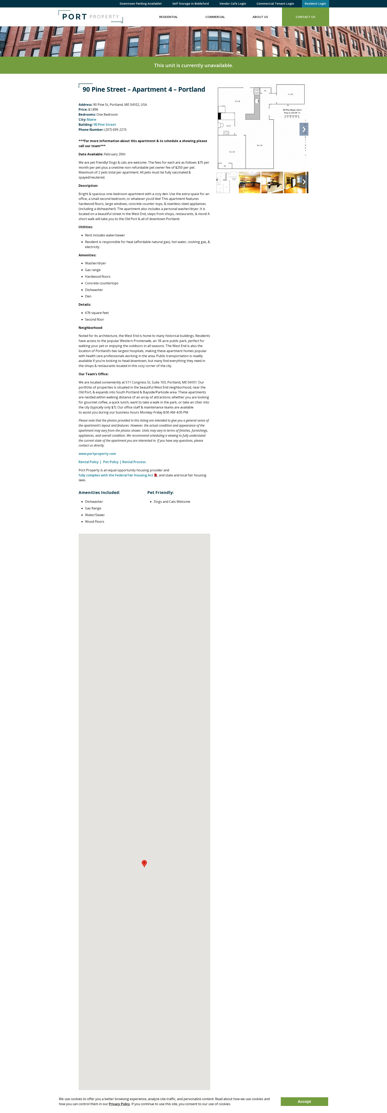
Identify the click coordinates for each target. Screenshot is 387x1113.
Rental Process (134, 462)
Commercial (215, 17)
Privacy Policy (119, 1104)
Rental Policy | (90, 462)
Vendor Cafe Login (233, 3)
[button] (144, 864)
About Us (260, 17)
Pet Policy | (112, 462)
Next (304, 129)
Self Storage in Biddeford (190, 3)
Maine (91, 119)
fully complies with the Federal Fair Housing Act (116, 475)
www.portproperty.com (98, 453)
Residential (168, 17)
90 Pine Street (105, 124)
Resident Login (315, 3)
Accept (304, 1101)
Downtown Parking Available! (141, 3)
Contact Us (305, 17)
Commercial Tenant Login (275, 3)
